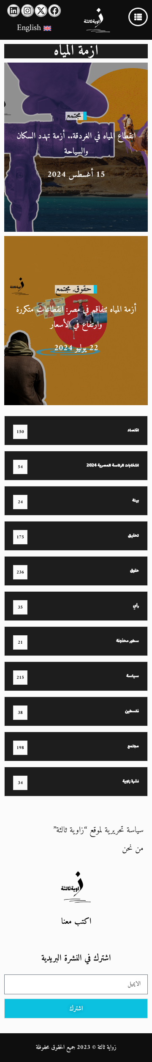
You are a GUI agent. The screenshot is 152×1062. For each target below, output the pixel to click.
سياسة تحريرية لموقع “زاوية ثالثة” (98, 830)
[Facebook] (54, 10)
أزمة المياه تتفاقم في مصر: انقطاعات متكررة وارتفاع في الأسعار (76, 317)
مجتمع (73, 115)
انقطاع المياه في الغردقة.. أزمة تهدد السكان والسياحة (76, 144)
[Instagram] (27, 10)
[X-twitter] (41, 10)
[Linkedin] (13, 10)
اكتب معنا (76, 921)
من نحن (133, 848)
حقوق (83, 289)
